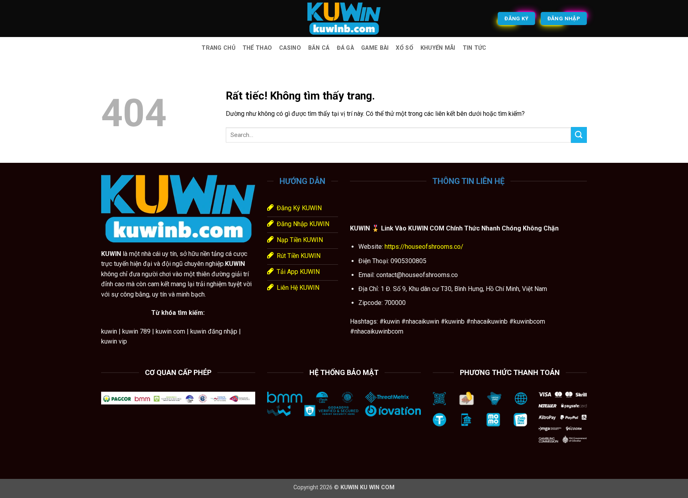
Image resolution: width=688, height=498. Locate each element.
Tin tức (475, 48)
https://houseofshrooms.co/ (423, 246)
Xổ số (404, 48)
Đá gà (345, 48)
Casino (290, 48)
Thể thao (257, 48)
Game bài (375, 48)
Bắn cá (319, 48)
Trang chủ (218, 48)
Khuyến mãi (437, 48)
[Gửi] (579, 135)
